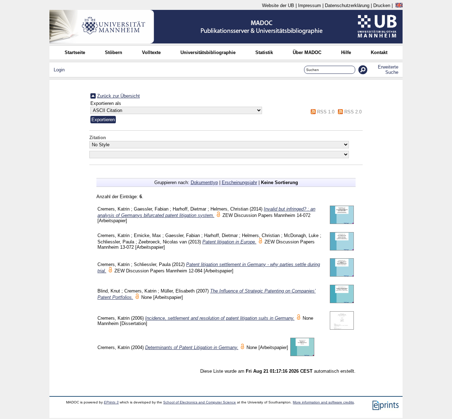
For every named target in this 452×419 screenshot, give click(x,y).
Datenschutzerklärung (347, 5)
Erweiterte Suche (388, 69)
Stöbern (113, 52)
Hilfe (346, 52)
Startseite (75, 52)
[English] (399, 5)
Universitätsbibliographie (208, 52)
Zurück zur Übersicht (118, 96)
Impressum (309, 5)
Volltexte (151, 52)
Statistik (264, 52)
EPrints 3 (111, 402)
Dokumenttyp (204, 182)
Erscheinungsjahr (239, 182)
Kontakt (379, 52)
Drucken (381, 5)
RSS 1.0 (325, 111)
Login (59, 69)
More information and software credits (323, 402)
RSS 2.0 (353, 111)
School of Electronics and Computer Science (199, 402)
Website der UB (278, 5)
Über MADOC (307, 52)
